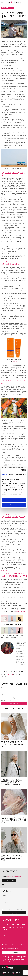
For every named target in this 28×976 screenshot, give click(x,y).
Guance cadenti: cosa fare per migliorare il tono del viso (13, 820)
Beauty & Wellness (7, 7)
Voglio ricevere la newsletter (9, 700)
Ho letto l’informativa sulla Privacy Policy (13, 910)
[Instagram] (5, 885)
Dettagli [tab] (11, 474)
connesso (10, 674)
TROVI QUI (15, 361)
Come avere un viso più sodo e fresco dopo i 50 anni (11, 858)
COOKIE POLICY (13, 973)
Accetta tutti (14, 500)
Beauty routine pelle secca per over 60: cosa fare (12, 744)
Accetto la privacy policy (8, 698)
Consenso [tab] (4, 474)
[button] (25, 2)
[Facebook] (3, 885)
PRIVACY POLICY (5, 973)
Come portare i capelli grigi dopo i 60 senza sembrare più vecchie (12, 782)
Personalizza (13, 504)
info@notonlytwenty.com (14, 876)
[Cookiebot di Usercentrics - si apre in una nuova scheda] (20, 470)
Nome (2, 687)
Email (2, 692)
